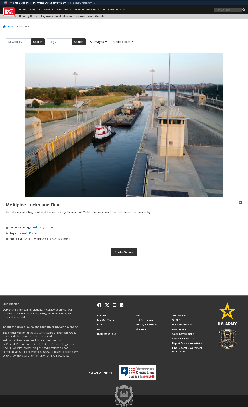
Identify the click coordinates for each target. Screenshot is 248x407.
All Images (97, 42)
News (47, 9)
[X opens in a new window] (107, 305)
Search (37, 42)
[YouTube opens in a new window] (114, 305)
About (34, 9)
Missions (63, 9)
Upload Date (122, 42)
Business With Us (114, 9)
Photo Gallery (124, 252)
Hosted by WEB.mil (101, 372)
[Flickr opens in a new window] (121, 305)
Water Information (86, 9)
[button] (82, 3)
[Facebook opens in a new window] (99, 305)
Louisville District (27, 233)
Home (22, 9)
